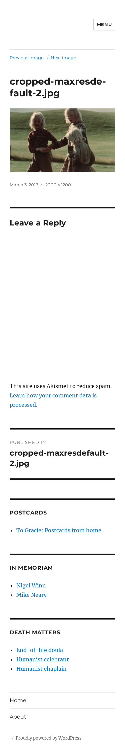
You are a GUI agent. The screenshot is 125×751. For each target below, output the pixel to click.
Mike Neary (31, 594)
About (18, 717)
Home (18, 700)
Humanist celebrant (42, 659)
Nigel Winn (31, 585)
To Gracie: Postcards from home (58, 530)
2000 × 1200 (58, 184)
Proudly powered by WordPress (49, 738)
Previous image (27, 57)
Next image (63, 57)
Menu (104, 24)
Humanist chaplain (41, 668)
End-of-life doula (39, 650)
